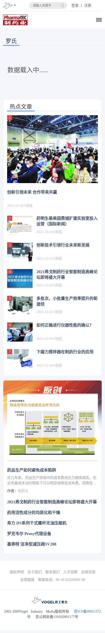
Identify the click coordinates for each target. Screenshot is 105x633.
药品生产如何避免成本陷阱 (31, 470)
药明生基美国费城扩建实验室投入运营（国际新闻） (67, 221)
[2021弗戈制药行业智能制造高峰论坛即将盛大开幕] (20, 278)
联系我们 (52, 572)
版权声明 (17, 572)
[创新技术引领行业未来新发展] (20, 251)
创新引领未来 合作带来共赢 (32, 192)
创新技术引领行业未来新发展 (62, 245)
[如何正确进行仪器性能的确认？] (20, 332)
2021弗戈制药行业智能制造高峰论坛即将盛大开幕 (67, 274)
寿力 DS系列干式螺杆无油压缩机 (37, 523)
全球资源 (88, 572)
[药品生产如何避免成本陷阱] (52, 428)
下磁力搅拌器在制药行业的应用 (65, 352)
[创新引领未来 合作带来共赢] (52, 149)
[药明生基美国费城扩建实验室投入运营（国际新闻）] (20, 225)
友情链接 (27, 580)
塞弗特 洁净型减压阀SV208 (31, 544)
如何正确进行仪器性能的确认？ (65, 325)
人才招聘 (70, 572)
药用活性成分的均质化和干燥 (33, 512)
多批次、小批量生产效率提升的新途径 (67, 301)
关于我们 (35, 572)
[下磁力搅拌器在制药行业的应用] (20, 358)
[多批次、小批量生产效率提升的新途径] (20, 305)
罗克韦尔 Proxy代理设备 (29, 534)
